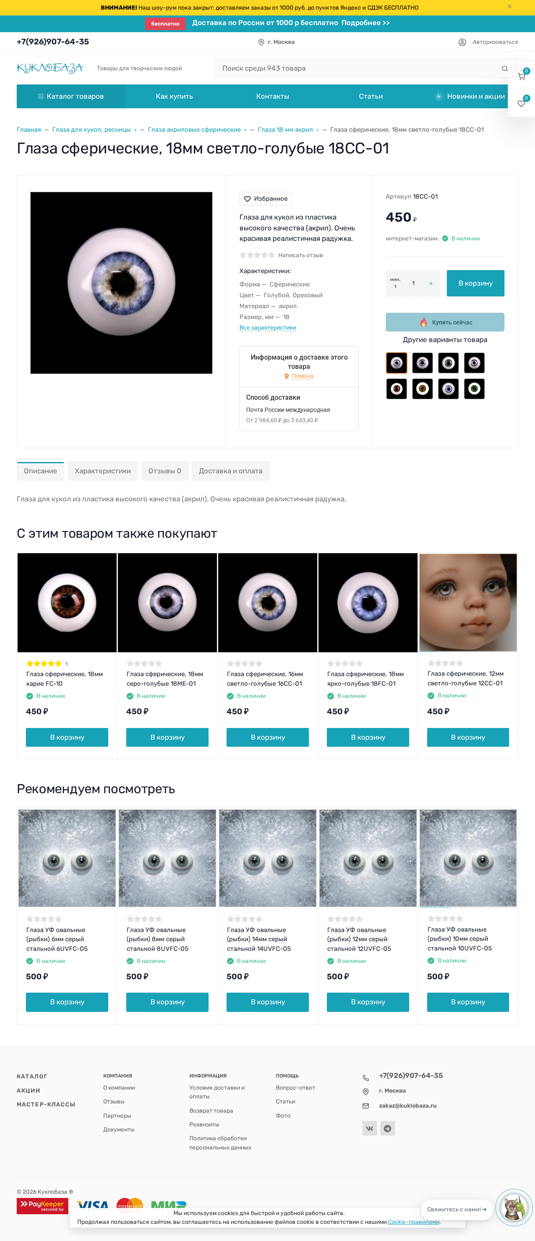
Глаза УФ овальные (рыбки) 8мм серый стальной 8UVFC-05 (158, 939)
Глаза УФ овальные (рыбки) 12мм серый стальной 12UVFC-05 (359, 939)
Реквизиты (204, 1124)
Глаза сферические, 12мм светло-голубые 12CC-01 (466, 678)
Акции (29, 1090)
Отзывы (114, 1101)
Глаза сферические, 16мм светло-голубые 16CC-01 (265, 678)
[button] (521, 76)
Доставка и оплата (230, 471)
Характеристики (103, 471)
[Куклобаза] (50, 68)
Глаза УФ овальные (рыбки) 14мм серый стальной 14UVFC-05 (259, 939)
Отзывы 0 (164, 471)
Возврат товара (211, 1110)
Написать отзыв (300, 255)
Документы (119, 1129)
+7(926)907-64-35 (53, 41)
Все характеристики (267, 327)
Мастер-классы (46, 1104)
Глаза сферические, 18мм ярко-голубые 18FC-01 (365, 678)
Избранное (271, 198)
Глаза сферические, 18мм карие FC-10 (64, 678)
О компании (119, 1087)
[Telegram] (387, 1128)
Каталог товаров (75, 96)
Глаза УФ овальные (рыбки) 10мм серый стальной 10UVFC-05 (460, 939)
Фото (283, 1115)
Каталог (32, 1076)
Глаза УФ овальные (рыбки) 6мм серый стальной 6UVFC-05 (57, 939)
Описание (40, 471)
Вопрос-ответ (295, 1087)
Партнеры (117, 1115)
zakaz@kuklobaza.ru (408, 1105)
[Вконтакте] (369, 1128)
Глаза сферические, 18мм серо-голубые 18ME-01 (165, 678)
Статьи (285, 1101)
